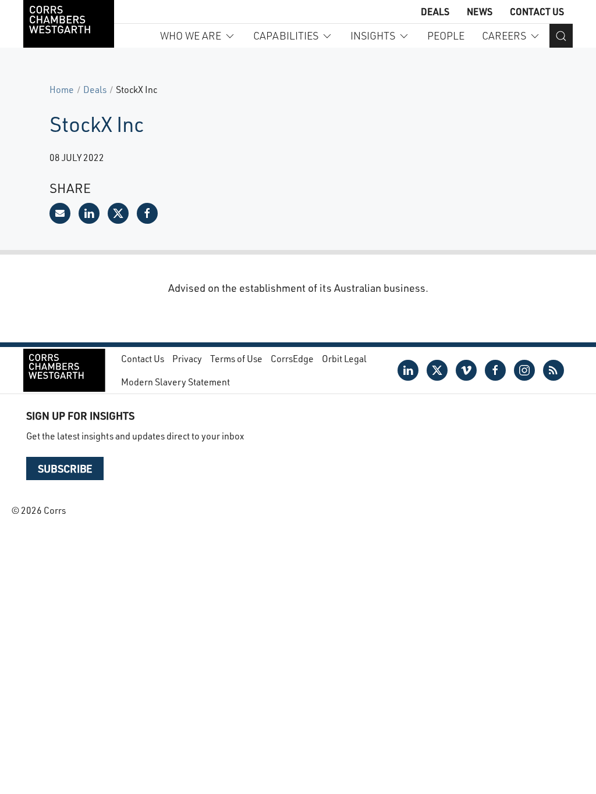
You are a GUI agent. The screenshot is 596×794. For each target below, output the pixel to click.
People (445, 35)
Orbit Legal (344, 358)
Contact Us (537, 11)
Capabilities (285, 35)
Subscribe (65, 468)
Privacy (187, 358)
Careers (504, 35)
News (479, 11)
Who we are (190, 35)
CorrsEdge (292, 358)
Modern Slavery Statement (175, 381)
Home (61, 89)
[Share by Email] (59, 213)
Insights (372, 35)
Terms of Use (236, 358)
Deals (435, 11)
